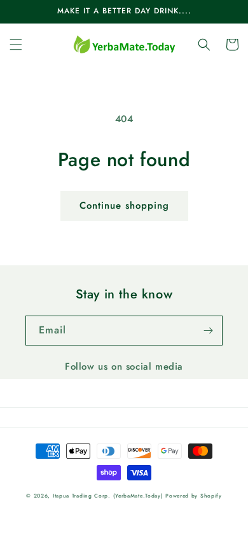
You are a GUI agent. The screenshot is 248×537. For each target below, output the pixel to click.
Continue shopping (124, 206)
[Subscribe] (208, 330)
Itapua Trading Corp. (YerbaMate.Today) (108, 495)
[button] (16, 45)
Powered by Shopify (193, 495)
